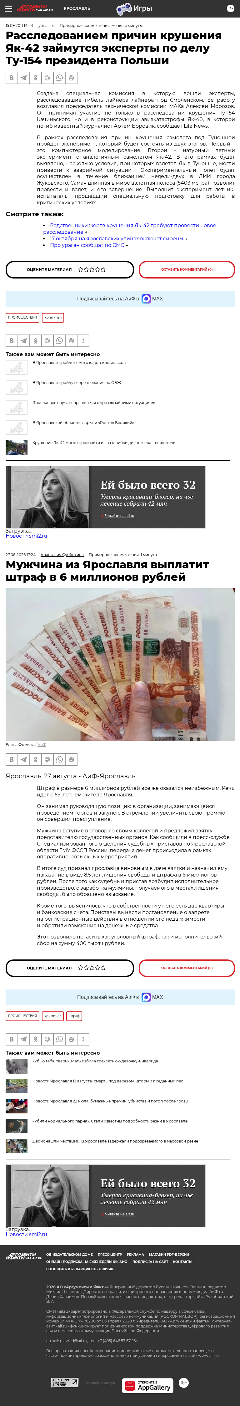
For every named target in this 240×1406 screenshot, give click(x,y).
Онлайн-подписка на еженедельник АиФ (87, 1262)
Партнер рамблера (100, 1383)
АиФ (42, 744)
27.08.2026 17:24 (21, 554)
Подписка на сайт (150, 1262)
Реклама (135, 1255)
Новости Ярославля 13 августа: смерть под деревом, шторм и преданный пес (107, 1081)
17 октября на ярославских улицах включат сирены (116, 239)
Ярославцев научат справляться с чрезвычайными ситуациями (94, 402)
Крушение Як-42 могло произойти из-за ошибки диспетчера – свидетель (103, 442)
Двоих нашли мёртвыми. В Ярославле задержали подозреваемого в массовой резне (115, 1141)
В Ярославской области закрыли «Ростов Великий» (83, 422)
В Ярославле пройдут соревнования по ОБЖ (76, 382)
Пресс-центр (110, 1255)
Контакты (182, 1262)
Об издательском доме (69, 1255)
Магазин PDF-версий (169, 1255)
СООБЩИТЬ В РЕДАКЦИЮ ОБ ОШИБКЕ (80, 1269)
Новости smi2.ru (26, 536)
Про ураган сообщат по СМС (87, 245)
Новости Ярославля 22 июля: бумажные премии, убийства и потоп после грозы (110, 1101)
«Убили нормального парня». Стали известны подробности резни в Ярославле (110, 1121)
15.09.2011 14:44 (19, 25)
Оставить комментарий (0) (187, 270)
